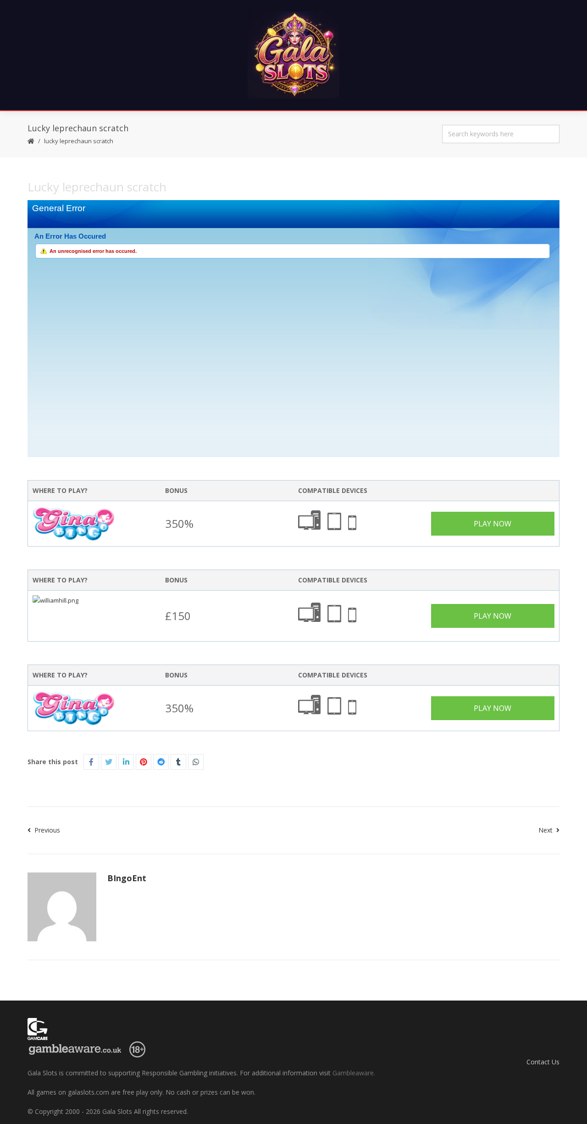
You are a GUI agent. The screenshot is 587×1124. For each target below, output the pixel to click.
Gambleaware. (353, 1072)
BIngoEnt (126, 878)
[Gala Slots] (293, 55)
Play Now (492, 524)
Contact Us (542, 1061)
